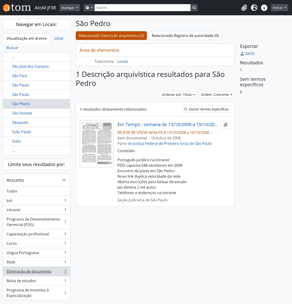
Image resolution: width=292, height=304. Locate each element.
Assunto (15, 180)
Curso (36, 244)
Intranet (36, 211)
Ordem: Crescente (215, 94)
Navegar (68, 7)
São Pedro (21, 103)
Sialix (16, 141)
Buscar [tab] (12, 47)
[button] (244, 8)
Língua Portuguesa (36, 253)
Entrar (278, 7)
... (13, 57)
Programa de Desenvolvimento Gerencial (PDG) (36, 222)
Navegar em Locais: (36, 24)
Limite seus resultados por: (36, 164)
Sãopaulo (20, 122)
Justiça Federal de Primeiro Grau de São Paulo (172, 143)
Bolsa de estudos (36, 282)
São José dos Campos (30, 66)
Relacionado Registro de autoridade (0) (185, 35)
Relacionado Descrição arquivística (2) (111, 35)
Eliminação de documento (36, 272)
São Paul (19, 75)
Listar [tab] (59, 38)
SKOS (250, 53)
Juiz (36, 201)
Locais (122, 61)
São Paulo (20, 85)
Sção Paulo (21, 131)
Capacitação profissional (36, 235)
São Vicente (22, 113)
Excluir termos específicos (208, 109)
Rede (36, 263)
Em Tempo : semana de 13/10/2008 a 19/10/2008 (168, 124)
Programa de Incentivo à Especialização (36, 293)
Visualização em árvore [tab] (27, 38)
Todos (12, 191)
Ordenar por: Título (177, 94)
